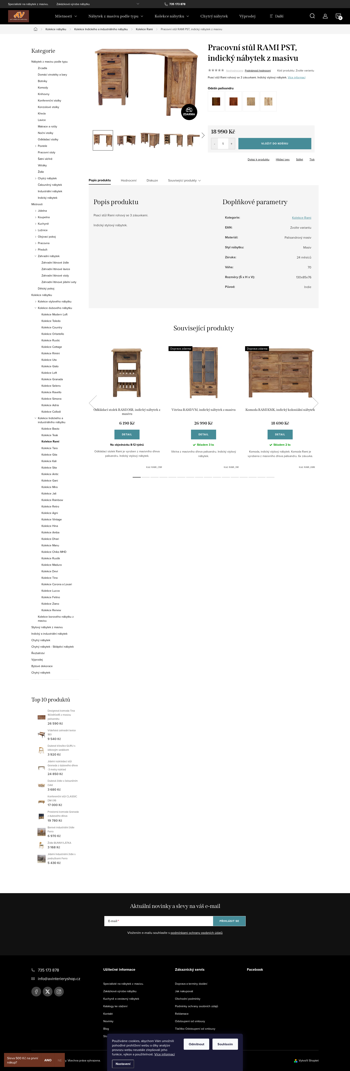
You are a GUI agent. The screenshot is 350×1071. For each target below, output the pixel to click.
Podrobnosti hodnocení (258, 70)
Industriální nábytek (50, 191)
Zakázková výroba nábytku (73, 4)
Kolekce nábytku (41, 295)
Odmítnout (196, 1044)
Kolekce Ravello (51, 392)
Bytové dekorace (42, 666)
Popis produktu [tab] (100, 180)
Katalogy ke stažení (115, 1006)
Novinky (108, 1021)
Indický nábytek (47, 198)
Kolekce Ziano (50, 604)
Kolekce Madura (52, 565)
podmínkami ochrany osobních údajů (197, 932)
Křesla (42, 113)
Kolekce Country (52, 327)
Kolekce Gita (49, 455)
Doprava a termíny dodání (191, 984)
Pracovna (43, 243)
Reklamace (182, 1013)
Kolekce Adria (50, 405)
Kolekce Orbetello (53, 334)
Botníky (42, 81)
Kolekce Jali (49, 493)
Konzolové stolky (48, 107)
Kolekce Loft (49, 373)
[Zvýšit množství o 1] (231, 143)
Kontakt (108, 1014)
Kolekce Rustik (51, 558)
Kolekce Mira (50, 487)
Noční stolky (45, 133)
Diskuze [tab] (152, 180)
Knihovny (43, 94)
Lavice (42, 120)
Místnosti (37, 204)
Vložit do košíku (274, 143)
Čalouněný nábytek (50, 185)
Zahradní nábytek (49, 256)
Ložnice (43, 230)
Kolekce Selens (51, 386)
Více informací (164, 1054)
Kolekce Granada (52, 379)
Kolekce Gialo (50, 366)
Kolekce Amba (50, 532)
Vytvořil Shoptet (309, 1060)
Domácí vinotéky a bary (52, 75)
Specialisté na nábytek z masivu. (28, 4)
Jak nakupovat (184, 991)
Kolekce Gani (50, 480)
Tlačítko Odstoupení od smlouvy (195, 1028)
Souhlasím (225, 1044)
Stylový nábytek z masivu (47, 627)
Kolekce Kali (49, 461)
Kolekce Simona (51, 399)
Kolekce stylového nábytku (54, 301)
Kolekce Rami (50, 442)
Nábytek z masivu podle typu (49, 62)
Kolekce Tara (50, 448)
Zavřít (230, 158)
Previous (93, 403)
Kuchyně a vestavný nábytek (121, 999)
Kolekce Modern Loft (54, 314)
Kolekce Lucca (51, 591)
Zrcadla (42, 68)
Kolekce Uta (49, 360)
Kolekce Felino (51, 597)
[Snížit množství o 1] (214, 143)
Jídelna (42, 211)
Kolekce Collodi (51, 412)
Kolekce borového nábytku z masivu (56, 619)
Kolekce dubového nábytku (55, 308)
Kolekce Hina (50, 526)
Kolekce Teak (50, 435)
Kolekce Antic (50, 474)
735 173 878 (48, 970)
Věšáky (42, 165)
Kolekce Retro (50, 506)
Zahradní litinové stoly (55, 275)
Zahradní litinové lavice (56, 269)
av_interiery (59, 991)
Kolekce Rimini (51, 353)
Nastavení (123, 1063)
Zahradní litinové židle (55, 263)
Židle (41, 172)
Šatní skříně (45, 159)
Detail (127, 434)
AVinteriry (47, 991)
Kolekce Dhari (50, 539)
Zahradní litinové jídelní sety (59, 282)
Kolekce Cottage (52, 347)
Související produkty (182, 180)
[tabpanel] (127, 407)
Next (314, 403)
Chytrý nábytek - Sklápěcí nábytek (52, 647)
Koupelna (44, 217)
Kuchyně (43, 224)
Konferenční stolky (49, 100)
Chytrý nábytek (47, 178)
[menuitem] (66, 16)
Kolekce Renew (51, 610)
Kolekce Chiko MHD (54, 552)
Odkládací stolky (48, 139)
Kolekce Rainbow (52, 500)
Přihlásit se (229, 921)
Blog (106, 1029)
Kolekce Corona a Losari (57, 584)
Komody (43, 87)
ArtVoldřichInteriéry (36, 991)
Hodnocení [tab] (129, 180)
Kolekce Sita (49, 468)
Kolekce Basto (50, 429)
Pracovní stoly (46, 152)
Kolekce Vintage (52, 519)
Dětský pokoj (46, 288)
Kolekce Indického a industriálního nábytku (51, 420)
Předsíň (42, 250)
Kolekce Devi (50, 571)
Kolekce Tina (50, 578)
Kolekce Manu (50, 545)
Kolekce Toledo (51, 321)
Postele (42, 146)
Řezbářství (38, 653)
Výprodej (37, 660)
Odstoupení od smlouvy (190, 1021)
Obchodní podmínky (187, 999)
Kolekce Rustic (51, 340)
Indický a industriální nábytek (49, 634)
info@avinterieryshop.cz (59, 978)
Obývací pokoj (47, 237)
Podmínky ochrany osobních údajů (196, 1006)
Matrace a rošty (47, 126)
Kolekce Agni (50, 513)
